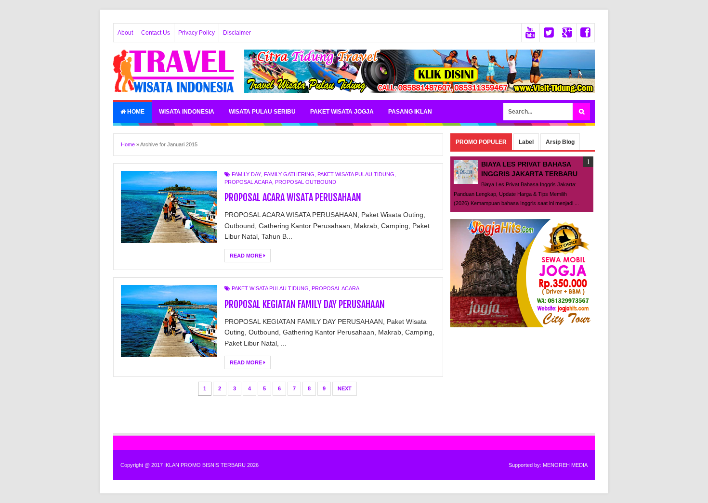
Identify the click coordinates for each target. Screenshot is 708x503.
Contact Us (155, 32)
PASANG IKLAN (410, 111)
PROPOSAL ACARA (248, 182)
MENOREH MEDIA (565, 465)
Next (345, 388)
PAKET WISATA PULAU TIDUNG (355, 174)
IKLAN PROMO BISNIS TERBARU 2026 (211, 465)
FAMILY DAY (246, 174)
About (125, 32)
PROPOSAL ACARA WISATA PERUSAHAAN (292, 198)
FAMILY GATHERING (289, 174)
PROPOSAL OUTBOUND (305, 182)
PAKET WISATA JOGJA (342, 111)
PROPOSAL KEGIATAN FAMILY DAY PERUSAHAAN (304, 304)
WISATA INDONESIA (186, 111)
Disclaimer (237, 32)
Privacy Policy (196, 32)
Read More (246, 255)
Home (135, 111)
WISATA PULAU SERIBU (262, 111)
